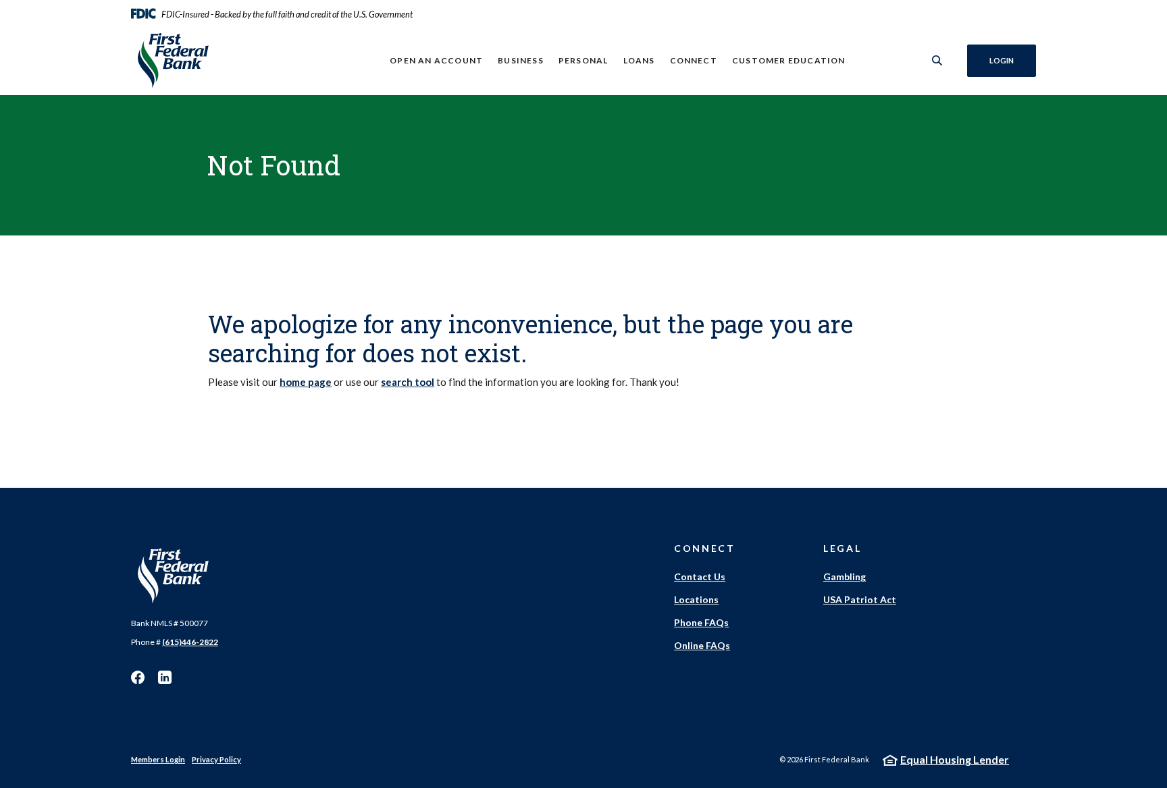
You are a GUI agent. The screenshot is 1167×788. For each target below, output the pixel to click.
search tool (407, 382)
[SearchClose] (937, 60)
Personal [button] (583, 60)
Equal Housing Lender (954, 759)
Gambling (844, 576)
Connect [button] (693, 60)
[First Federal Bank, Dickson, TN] (219, 60)
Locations (696, 599)
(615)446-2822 (190, 642)
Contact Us (699, 576)
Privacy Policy (216, 759)
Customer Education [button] (789, 60)
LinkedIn (165, 677)
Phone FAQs (701, 622)
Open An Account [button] (436, 60)
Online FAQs (702, 645)
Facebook (138, 677)
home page (306, 382)
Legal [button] (842, 548)
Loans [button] (639, 60)
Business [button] (521, 60)
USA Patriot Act (859, 599)
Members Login (158, 759)
